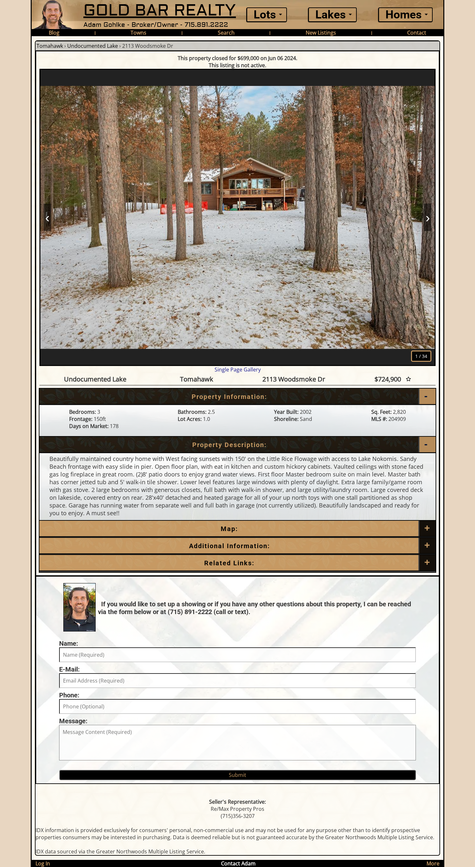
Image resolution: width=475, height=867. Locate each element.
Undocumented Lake (92, 45)
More (433, 863)
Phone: (69, 695)
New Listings (321, 32)
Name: (68, 643)
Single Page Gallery (238, 369)
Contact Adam (238, 863)
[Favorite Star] (408, 379)
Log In (43, 863)
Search (226, 32)
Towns (138, 32)
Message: (73, 721)
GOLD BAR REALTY (159, 10)
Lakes (330, 14)
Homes (403, 14)
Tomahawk (50, 45)
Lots (265, 14)
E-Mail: (69, 669)
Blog (54, 32)
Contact (416, 32)
